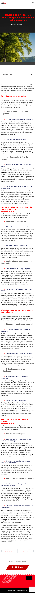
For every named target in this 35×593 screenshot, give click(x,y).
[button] (32, 2)
